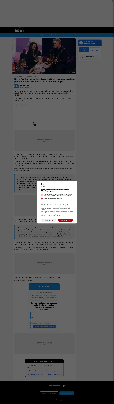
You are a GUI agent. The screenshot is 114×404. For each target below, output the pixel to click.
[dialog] (57, 202)
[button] (57, 202)
